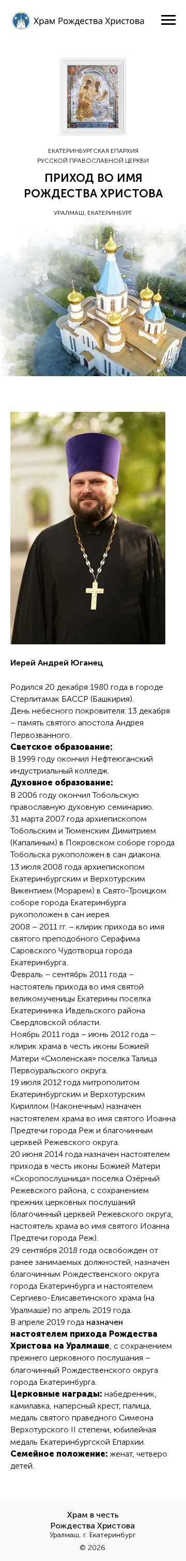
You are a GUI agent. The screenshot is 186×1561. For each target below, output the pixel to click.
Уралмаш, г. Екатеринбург (93, 1535)
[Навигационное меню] (168, 20)
